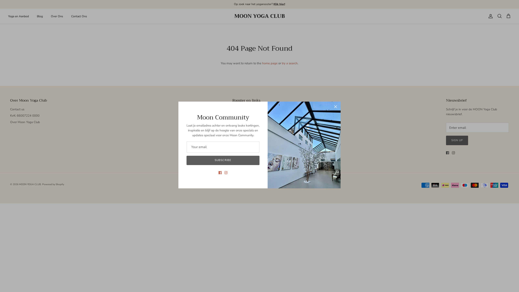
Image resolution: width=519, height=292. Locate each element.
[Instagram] (225, 172)
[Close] (335, 106)
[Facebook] (220, 172)
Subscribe (223, 160)
